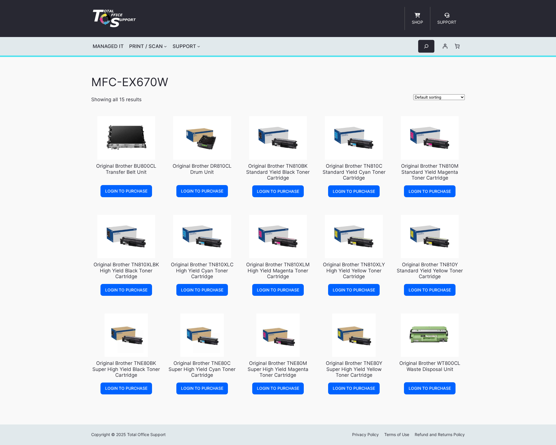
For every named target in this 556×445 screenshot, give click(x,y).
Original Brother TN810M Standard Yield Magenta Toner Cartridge (429, 171)
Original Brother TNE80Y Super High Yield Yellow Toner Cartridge (354, 369)
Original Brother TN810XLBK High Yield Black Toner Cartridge (126, 270)
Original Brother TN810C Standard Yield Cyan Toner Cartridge (354, 171)
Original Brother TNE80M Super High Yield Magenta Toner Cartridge (278, 369)
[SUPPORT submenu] (198, 46)
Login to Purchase (126, 191)
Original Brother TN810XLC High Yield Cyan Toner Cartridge (202, 270)
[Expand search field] (426, 46)
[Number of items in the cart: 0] (457, 46)
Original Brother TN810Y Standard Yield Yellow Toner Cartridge (430, 270)
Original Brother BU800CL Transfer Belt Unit (126, 169)
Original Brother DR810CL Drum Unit (202, 169)
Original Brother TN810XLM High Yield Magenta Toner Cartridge (278, 270)
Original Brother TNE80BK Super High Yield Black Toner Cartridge (126, 369)
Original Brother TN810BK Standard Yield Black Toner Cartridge (278, 171)
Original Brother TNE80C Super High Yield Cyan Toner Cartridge (202, 369)
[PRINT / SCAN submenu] (165, 46)
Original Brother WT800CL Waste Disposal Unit (429, 366)
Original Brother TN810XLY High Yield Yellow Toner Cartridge (354, 270)
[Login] (445, 46)
